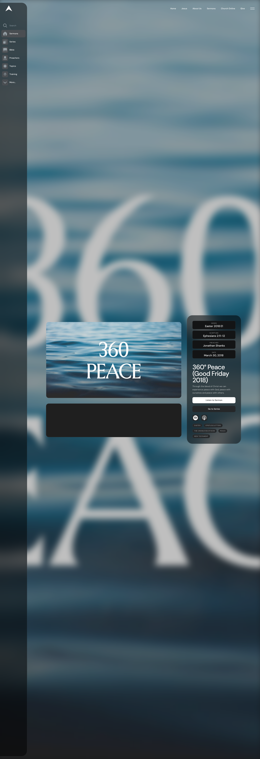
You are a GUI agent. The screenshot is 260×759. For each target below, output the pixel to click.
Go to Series (214, 409)
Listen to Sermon (214, 400)
